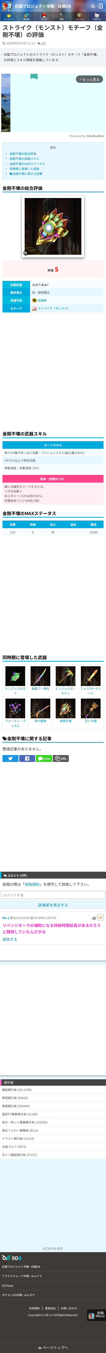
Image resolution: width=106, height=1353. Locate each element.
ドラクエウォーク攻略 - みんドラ (22, 1276)
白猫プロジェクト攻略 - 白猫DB (43, 6)
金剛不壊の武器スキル (24, 158)
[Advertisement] (53, 370)
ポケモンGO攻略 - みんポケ (18, 1295)
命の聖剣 (40, 721)
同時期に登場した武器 (24, 168)
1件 (43, 43)
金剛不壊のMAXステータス (27, 164)
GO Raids (7, 1285)
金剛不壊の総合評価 (23, 153)
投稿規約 (32, 884)
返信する (9, 939)
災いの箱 (91, 721)
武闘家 (42, 300)
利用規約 (34, 1308)
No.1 (5, 918)
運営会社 (50, 1308)
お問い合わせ (69, 1308)
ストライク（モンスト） (54, 308)
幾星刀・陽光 (40, 688)
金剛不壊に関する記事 (27, 173)
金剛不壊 (65, 721)
